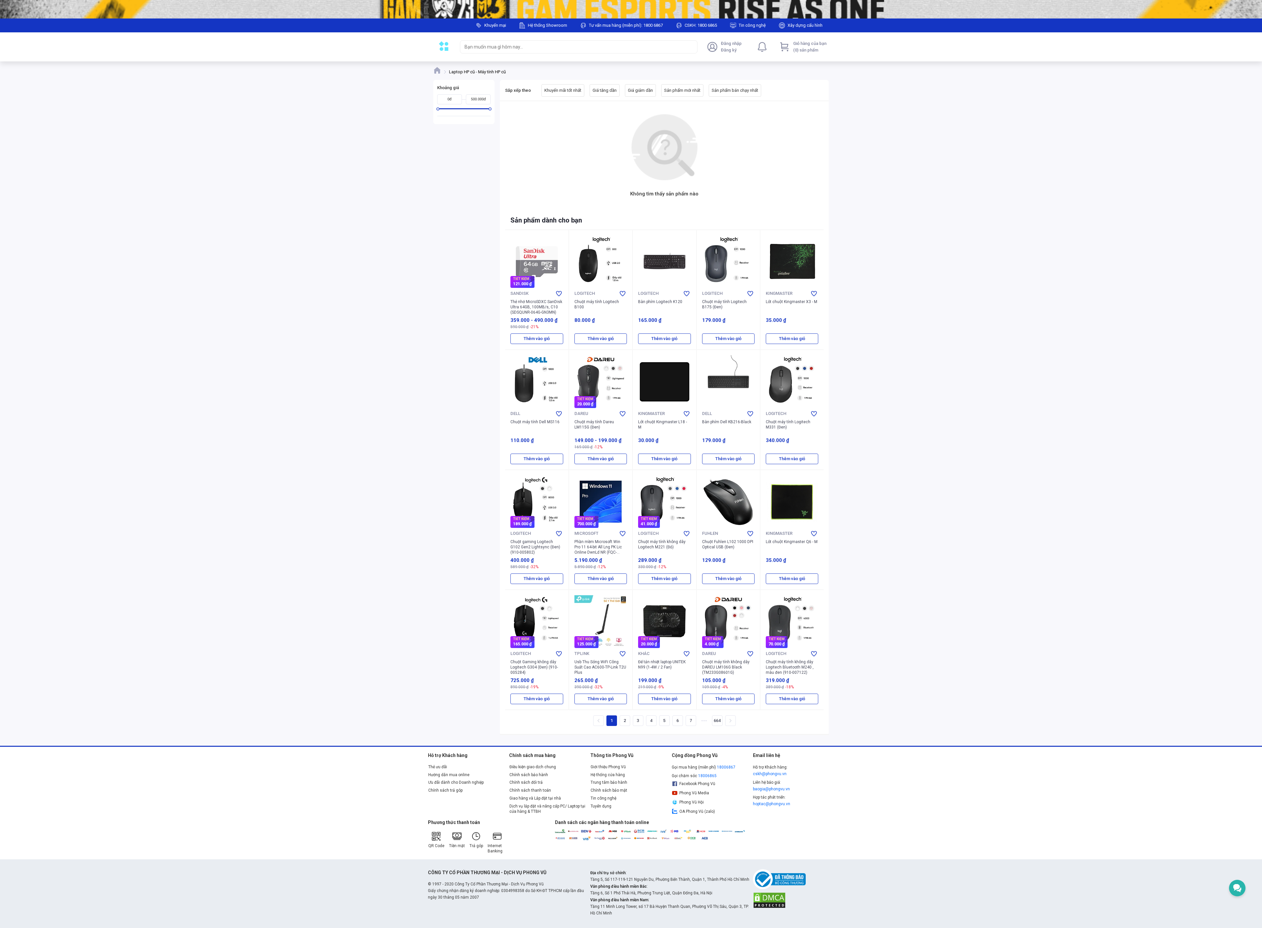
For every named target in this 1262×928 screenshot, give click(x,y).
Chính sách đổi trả (526, 782)
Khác (644, 653)
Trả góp (476, 845)
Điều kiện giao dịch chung (532, 767)
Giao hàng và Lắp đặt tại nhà (535, 798)
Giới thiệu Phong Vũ (608, 767)
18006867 (726, 767)
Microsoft (586, 533)
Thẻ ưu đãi (437, 767)
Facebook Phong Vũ (697, 783)
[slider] (437, 108)
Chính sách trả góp (445, 790)
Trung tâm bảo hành (609, 782)
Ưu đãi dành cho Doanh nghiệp (456, 782)
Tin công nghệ (603, 798)
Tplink (581, 653)
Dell (515, 413)
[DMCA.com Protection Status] (769, 900)
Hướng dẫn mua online (448, 775)
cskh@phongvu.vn (770, 774)
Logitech (584, 293)
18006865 (707, 775)
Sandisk (519, 293)
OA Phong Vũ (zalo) (697, 811)
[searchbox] (573, 47)
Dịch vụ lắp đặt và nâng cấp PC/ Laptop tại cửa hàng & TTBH (547, 809)
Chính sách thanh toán (530, 790)
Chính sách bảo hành (528, 775)
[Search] (691, 47)
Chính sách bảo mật (609, 790)
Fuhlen (710, 533)
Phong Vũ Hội (691, 802)
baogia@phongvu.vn (771, 789)
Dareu (581, 413)
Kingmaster (779, 293)
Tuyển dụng (601, 806)
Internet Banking (495, 848)
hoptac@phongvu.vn (771, 804)
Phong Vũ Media (694, 793)
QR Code (436, 845)
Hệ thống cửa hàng (608, 775)
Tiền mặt (457, 845)
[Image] (631, 9)
